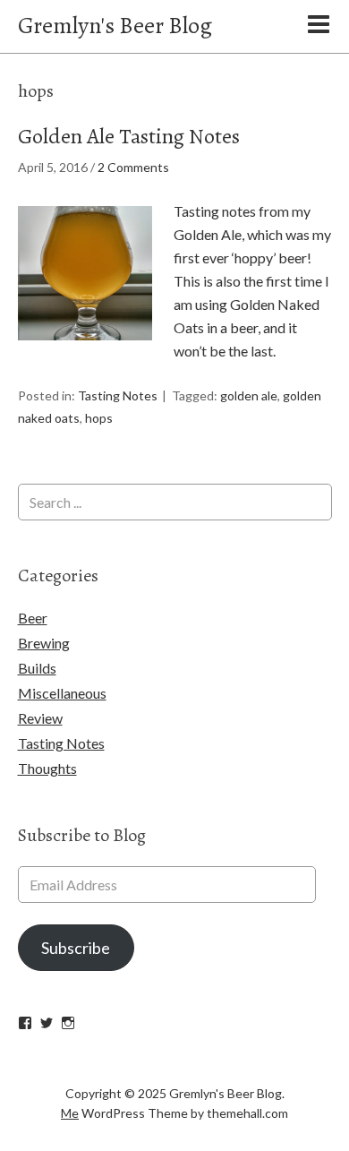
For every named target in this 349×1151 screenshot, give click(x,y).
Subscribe (75, 948)
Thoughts (47, 768)
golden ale (248, 395)
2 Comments (133, 167)
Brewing (44, 642)
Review (40, 717)
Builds (37, 667)
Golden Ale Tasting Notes (129, 136)
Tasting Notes (117, 395)
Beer (32, 617)
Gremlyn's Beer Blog (115, 25)
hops (99, 417)
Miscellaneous (62, 692)
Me (70, 1113)
